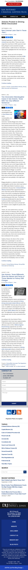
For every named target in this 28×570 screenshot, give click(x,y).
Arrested (8, 86)
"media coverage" (9, 366)
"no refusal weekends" (21, 366)
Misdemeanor (15, 88)
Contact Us (14, 16)
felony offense (12, 310)
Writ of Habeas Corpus (9, 448)
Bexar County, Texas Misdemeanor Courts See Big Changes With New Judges (14, 486)
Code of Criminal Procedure (11, 432)
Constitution (6, 442)
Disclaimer (14, 531)
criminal (4, 42)
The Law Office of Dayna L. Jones (14, 563)
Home (4, 16)
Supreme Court (7, 454)
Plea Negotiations (22, 363)
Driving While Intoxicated (12, 363)
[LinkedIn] (9, 412)
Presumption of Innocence (9, 364)
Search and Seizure (8, 445)
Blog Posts (14, 544)
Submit (14, 403)
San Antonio (6, 114)
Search (24, 472)
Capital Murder (7, 429)
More (23, 16)
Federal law (6, 460)
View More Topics (7, 463)
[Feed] (18, 412)
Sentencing (11, 265)
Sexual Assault (7, 451)
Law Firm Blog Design (13, 567)
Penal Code (6, 435)
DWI (24, 56)
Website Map (14, 540)
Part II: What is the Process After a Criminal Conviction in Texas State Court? (14, 493)
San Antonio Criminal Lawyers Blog (14, 11)
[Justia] (14, 412)
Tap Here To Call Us (14, 4)
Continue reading (6, 83)
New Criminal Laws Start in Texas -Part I (13, 480)
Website (14, 526)
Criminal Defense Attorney (16, 86)
